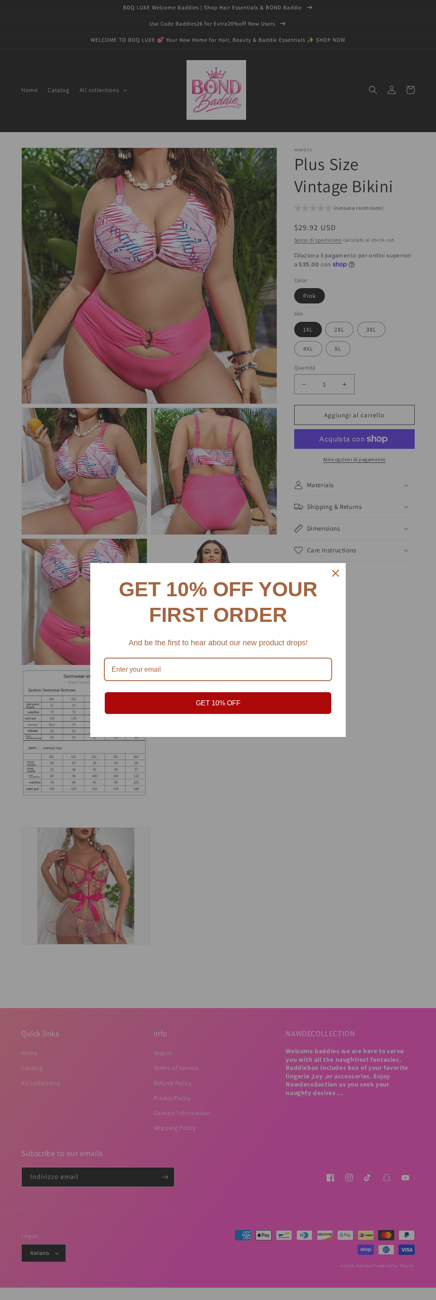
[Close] (335, 573)
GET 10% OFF (218, 703)
